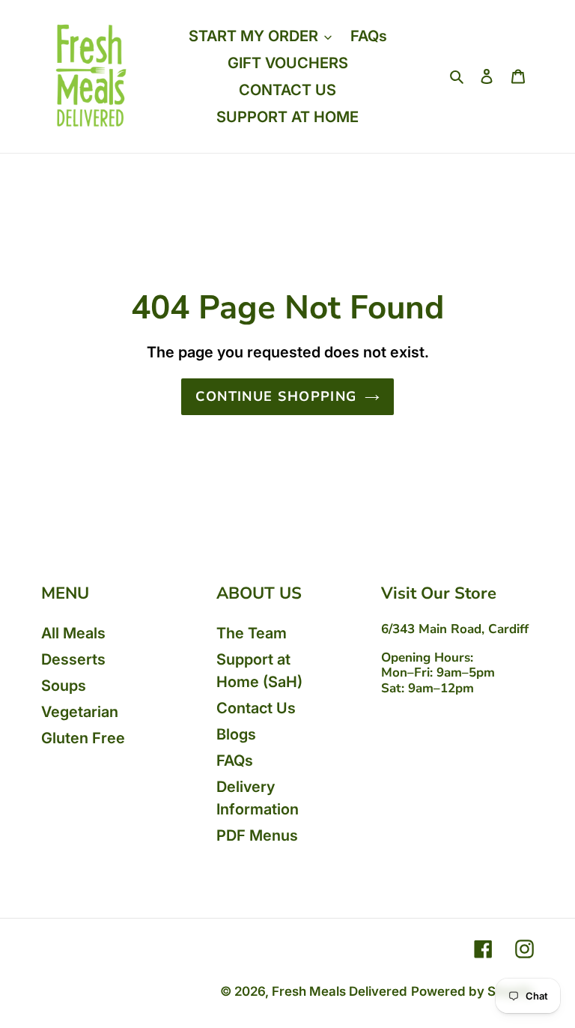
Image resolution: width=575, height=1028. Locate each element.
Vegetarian (79, 712)
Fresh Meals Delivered (339, 991)
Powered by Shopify (472, 991)
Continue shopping (275, 396)
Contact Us (256, 708)
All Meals (73, 633)
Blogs (236, 734)
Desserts (73, 659)
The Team (251, 633)
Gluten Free (83, 738)
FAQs (234, 761)
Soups (63, 686)
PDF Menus (257, 835)
